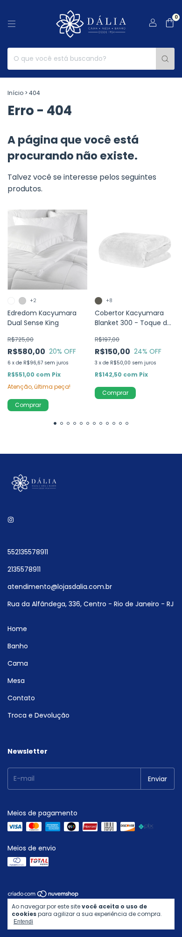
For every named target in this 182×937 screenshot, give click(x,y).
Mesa (16, 680)
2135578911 (24, 569)
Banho (17, 646)
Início (15, 93)
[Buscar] (165, 59)
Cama (17, 663)
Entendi (23, 921)
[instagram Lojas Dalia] (10, 520)
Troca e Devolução (38, 715)
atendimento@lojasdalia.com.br (59, 586)
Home (17, 628)
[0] (170, 24)
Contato (21, 698)
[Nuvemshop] (43, 896)
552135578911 (27, 552)
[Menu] (11, 24)
